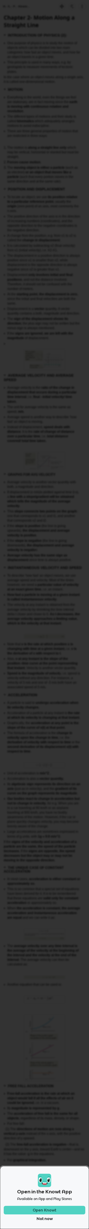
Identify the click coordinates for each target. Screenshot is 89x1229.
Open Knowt (44, 1210)
